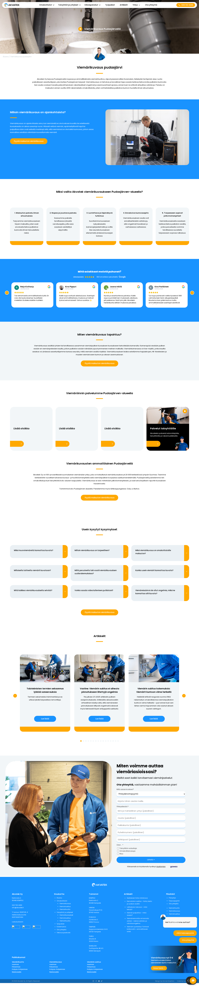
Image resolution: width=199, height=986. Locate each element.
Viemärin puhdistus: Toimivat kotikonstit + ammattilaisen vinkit (138, 929)
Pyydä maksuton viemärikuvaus (28, 141)
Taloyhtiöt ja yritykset (65, 912)
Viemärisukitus (65, 907)
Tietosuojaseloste (63, 933)
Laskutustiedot (17, 922)
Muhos (136, 488)
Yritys (135, 5)
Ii (132, 488)
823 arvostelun (103, 277)
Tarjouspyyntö (174, 901)
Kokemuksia (61, 927)
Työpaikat (110, 5)
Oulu (129, 488)
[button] (192, 293)
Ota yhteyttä (151, 5)
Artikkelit (124, 5)
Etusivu (6, 57)
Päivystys (172, 898)
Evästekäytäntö (174, 922)
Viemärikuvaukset (66, 915)
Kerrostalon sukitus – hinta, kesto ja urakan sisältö (139, 902)
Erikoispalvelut (91, 5)
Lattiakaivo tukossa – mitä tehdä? (137, 908)
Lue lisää (45, 718)
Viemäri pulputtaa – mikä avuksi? (136, 914)
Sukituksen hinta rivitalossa (137, 898)
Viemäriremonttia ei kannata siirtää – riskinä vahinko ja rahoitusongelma (138, 920)
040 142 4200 (187, 5)
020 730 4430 (17, 905)
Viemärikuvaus (65, 904)
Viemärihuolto (65, 909)
